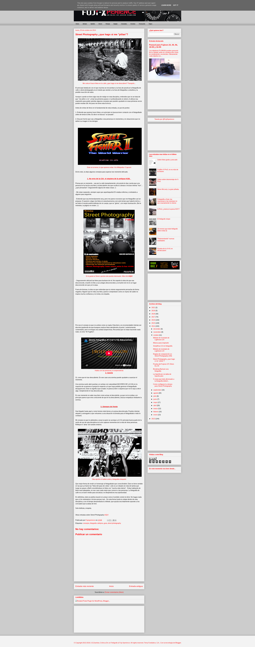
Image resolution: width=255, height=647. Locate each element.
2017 (153, 317)
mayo (155, 402)
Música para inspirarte (161, 343)
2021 (153, 307)
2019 (153, 310)
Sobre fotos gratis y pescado (167, 160)
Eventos (133, 24)
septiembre (157, 390)
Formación (142, 24)
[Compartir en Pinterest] (116, 520)
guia (105, 523)
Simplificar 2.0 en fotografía (162, 346)
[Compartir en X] (112, 520)
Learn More (166, 5)
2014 (153, 326)
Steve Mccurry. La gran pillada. (168, 189)
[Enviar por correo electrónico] (108, 520)
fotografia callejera (96, 523)
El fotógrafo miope (163, 219)
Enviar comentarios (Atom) (114, 592)
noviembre (157, 332)
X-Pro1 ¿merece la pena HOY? (168, 209)
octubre (156, 335)
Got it (175, 5)
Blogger (178, 643)
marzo (155, 408)
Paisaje (108, 24)
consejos (86, 523)
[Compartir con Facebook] (114, 520)
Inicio (111, 586)
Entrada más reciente (84, 586)
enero (155, 415)
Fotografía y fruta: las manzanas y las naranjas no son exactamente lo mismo (167, 201)
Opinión (93, 24)
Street (100, 24)
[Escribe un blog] (110, 520)
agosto (156, 393)
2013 (153, 419)
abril (155, 405)
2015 (153, 323)
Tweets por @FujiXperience (164, 119)
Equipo (115, 24)
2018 (153, 314)
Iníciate (85, 24)
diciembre (157, 329)
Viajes (150, 24)
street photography (114, 523)
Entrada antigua (136, 586)
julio (155, 396)
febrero (156, 411)
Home (77, 24)
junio (155, 399)
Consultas (124, 24)
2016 (153, 320)
